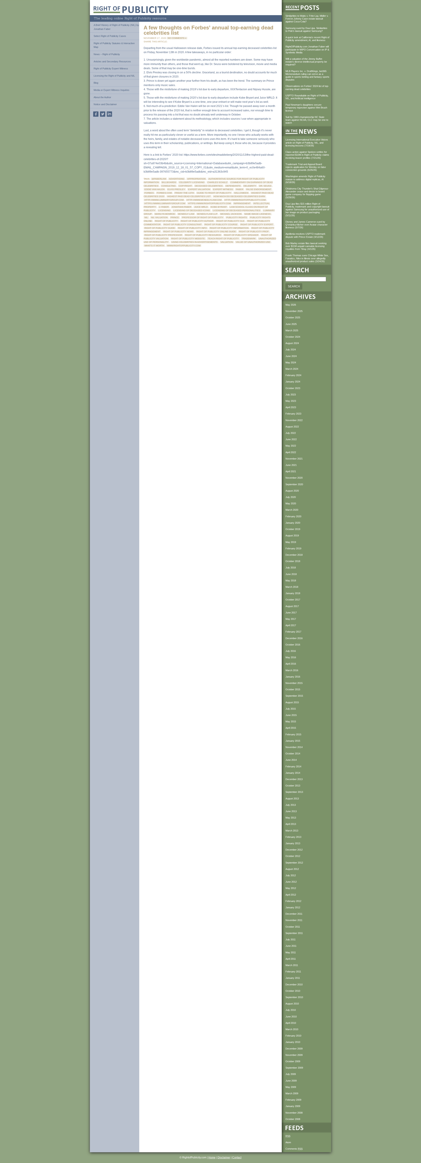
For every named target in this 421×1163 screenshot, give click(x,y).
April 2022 (290, 452)
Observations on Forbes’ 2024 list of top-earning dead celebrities (307, 87)
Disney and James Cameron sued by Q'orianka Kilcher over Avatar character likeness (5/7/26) (306, 224)
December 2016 (294, 638)
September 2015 (294, 695)
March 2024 (291, 369)
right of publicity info (192, 228)
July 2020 (290, 497)
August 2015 (292, 702)
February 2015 (293, 734)
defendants (233, 186)
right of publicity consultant (183, 224)
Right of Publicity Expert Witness (111, 68)
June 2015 (291, 715)
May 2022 (290, 445)
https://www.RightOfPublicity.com (209, 203)
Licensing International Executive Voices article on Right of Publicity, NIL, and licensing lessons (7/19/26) (306, 142)
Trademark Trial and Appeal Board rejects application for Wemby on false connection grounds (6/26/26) (305, 167)
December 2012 (294, 849)
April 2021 (290, 471)
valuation (227, 242)
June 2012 (291, 881)
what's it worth (154, 245)
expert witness (223, 189)
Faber (239, 189)
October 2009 (292, 1061)
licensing (164, 210)
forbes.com (164, 193)
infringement (242, 203)
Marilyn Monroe (165, 214)
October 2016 (292, 644)
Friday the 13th (184, 193)
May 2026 (290, 304)
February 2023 (293, 413)
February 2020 (293, 516)
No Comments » (177, 38)
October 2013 (292, 785)
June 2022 (291, 439)
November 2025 (294, 311)
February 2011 (293, 971)
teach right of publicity (223, 238)
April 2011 (290, 958)
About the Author (102, 97)
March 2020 (291, 509)
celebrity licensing (191, 182)
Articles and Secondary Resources (112, 61)
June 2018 (291, 574)
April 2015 (290, 728)
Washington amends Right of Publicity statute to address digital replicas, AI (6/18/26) (305, 179)
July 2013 (290, 805)
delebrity (250, 186)
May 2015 (290, 721)
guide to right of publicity (214, 193)
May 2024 (290, 362)
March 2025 (291, 330)
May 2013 (290, 817)
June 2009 (291, 1080)
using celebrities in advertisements (194, 242)
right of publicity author (197, 221)
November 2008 (294, 1112)
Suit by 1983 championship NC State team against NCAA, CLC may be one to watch (306, 120)
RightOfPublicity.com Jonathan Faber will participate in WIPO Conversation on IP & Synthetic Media (307, 49)
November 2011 (293, 920)
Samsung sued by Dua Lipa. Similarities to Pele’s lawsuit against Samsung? (306, 29)
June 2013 (291, 811)
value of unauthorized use (253, 242)
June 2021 (291, 465)
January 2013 (292, 843)
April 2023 (290, 407)
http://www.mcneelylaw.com (204, 200)
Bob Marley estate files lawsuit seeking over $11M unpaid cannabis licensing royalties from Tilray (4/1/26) (305, 246)
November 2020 (294, 477)
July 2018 (290, 567)
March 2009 (291, 1093)
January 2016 (292, 676)
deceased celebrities (209, 186)
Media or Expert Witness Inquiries (111, 90)
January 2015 (292, 740)
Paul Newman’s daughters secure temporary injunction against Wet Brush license (306, 107)
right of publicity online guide (216, 231)
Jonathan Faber (181, 207)
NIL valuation (159, 217)
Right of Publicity (166, 221)
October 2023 (292, 388)
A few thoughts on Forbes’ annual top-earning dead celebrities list (208, 30)
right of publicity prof (254, 231)
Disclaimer (224, 1157)
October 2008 (292, 1119)
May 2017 (290, 619)
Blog (96, 82)
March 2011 (291, 965)
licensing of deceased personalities (236, 210)
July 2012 (290, 875)
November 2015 (294, 683)
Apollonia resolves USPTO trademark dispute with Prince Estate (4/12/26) (305, 235)
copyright (185, 186)
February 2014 (293, 766)
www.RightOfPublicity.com (183, 245)
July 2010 (290, 1010)
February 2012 (293, 901)
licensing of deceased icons (191, 210)
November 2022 (294, 420)
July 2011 (290, 939)
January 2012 (292, 907)
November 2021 (294, 458)
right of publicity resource (203, 235)
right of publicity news (178, 231)
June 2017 (291, 612)
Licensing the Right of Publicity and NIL (114, 75)
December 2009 (294, 1048)
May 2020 (290, 503)
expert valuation (199, 189)
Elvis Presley (176, 189)
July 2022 (290, 433)
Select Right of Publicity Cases (110, 36)
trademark (249, 238)
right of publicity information (229, 228)
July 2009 (290, 1074)
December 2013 (294, 779)
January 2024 (292, 381)
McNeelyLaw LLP (207, 214)
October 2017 (292, 599)
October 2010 (292, 991)
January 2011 (292, 978)
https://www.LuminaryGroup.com (164, 203)
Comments (294, 1148)
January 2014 (292, 773)
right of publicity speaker (241, 235)
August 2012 (292, 869)
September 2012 (294, 862)
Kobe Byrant (219, 207)
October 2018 (292, 561)
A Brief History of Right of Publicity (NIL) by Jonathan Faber (116, 27)
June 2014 (291, 760)
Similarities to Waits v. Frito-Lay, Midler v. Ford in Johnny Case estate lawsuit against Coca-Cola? (306, 18)
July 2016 (290, 651)
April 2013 (290, 824)
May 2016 (290, 657)
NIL (146, 217)
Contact (236, 1157)
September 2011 (294, 933)
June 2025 (291, 324)
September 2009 (294, 1067)
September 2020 (294, 484)
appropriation (196, 179)
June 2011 (290, 946)
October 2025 (292, 317)
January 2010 (292, 1042)
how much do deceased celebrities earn (239, 196)
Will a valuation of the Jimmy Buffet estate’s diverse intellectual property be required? (306, 62)
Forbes (149, 193)
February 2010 (293, 1035)
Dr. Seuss (265, 186)
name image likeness (257, 214)
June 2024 (291, 356)
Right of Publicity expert (257, 224)
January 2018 (292, 593)
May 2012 (290, 888)
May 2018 (290, 580)
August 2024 (292, 343)
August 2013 (292, 798)
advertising (176, 179)
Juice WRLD (201, 207)
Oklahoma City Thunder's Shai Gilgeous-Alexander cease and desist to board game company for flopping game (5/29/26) (307, 193)
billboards (169, 182)
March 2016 (291, 670)
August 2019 (292, 535)
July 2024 (290, 349)
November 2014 (294, 747)
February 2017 (293, 631)
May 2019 (290, 542)
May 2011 (290, 952)
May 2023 (290, 401)
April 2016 (290, 663)
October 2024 (292, 336)
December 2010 (294, 984)
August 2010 (292, 1003)
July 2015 (290, 708)
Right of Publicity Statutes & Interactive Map (114, 45)
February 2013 (293, 837)
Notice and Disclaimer (105, 104)
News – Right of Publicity (107, 54)
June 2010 (291, 1016)
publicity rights (236, 217)
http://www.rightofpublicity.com (245, 200)
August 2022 (292, 426)
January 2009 (292, 1106)
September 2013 (294, 792)
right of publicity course (221, 224)
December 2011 (293, 913)
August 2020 (292, 490)
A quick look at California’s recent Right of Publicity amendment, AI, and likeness (307, 38)
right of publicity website (188, 238)
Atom (288, 1142)
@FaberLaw (159, 179)
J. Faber (164, 207)
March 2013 (291, 830)
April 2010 (290, 1023)
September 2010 (294, 997)
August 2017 (292, 606)
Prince (175, 217)
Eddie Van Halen (154, 189)
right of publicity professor (163, 235)
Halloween (241, 193)
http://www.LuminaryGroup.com (164, 200)
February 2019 (293, 548)
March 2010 (291, 1029)
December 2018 (294, 555)
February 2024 (293, 375)
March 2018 (291, 587)
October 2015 (292, 689)
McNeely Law (186, 214)
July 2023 (290, 394)
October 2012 (292, 856)
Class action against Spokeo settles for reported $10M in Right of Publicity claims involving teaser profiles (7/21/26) (307, 155)
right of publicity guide (159, 228)
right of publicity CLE (230, 221)
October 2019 (292, 529)
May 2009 (290, 1087)
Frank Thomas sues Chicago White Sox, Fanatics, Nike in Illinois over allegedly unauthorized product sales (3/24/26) (307, 258)
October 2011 (292, 926)
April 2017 (290, 625)
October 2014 (292, 753)
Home (212, 1157)
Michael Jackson (230, 214)
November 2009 (294, 1055)
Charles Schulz (217, 182)
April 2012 (290, 894)
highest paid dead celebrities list (188, 196)
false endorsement (258, 189)
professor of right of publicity (202, 217)
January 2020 (292, 522)
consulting (168, 186)
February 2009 (293, 1099)
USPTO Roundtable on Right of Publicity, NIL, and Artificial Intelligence (306, 97)
